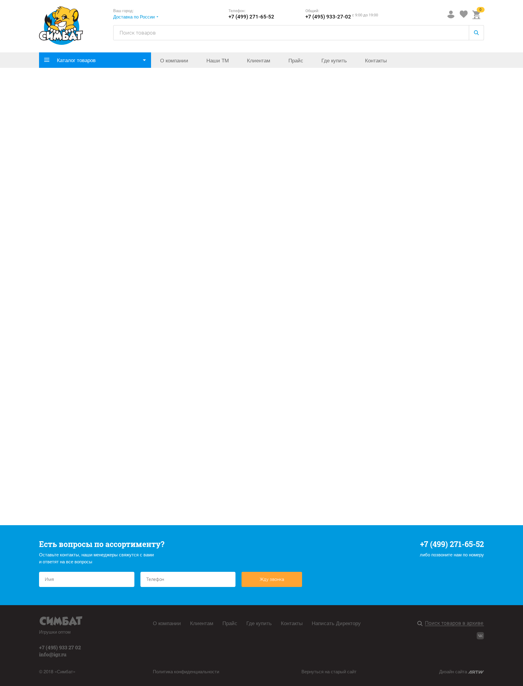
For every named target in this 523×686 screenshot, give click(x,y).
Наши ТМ (217, 60)
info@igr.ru (53, 654)
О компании (174, 60)
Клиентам (258, 60)
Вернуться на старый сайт (329, 671)
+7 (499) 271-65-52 (251, 16)
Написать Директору (336, 623)
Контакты (376, 60)
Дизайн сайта (453, 671)
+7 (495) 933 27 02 (60, 647)
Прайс (295, 60)
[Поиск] (421, 624)
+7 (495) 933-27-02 (328, 16)
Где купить (334, 60)
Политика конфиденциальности (186, 671)
